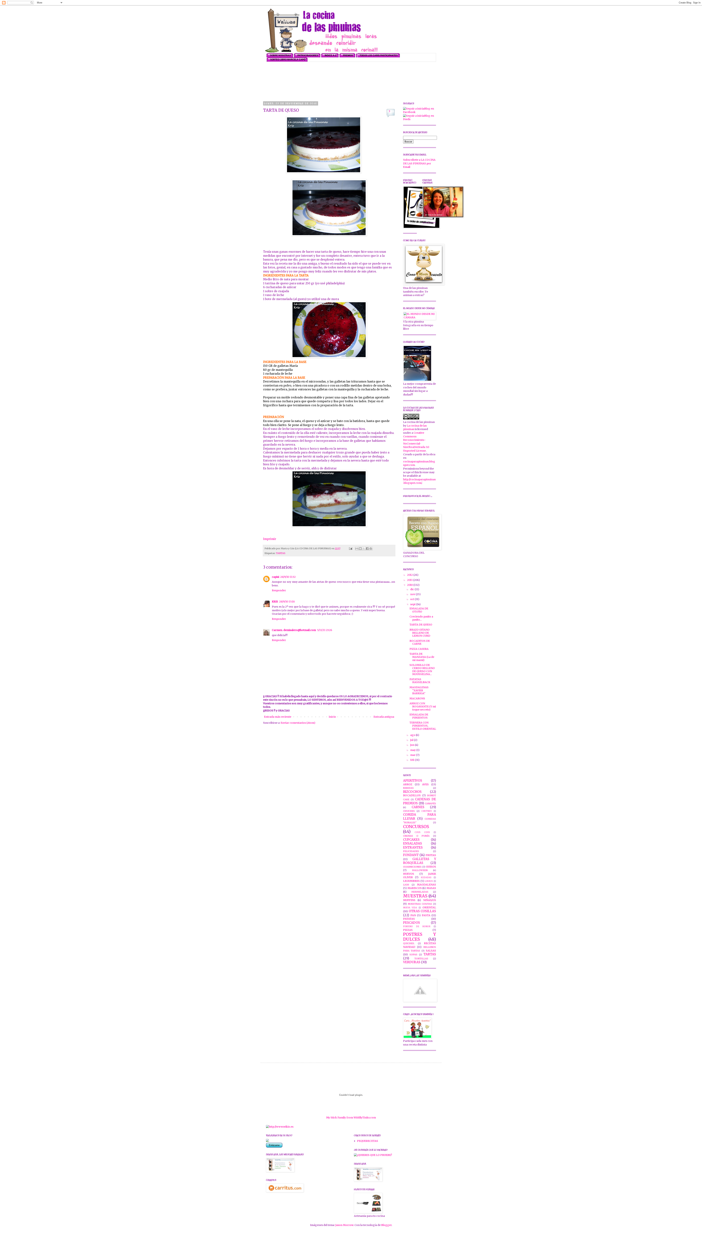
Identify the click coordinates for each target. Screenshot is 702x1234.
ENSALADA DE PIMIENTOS (419, 716)
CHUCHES (409, 811)
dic (412, 589)
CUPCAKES (411, 840)
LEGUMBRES (411, 881)
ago (413, 735)
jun (412, 745)
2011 (410, 580)
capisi (275, 577)
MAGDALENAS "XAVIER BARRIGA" (419, 690)
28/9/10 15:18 (287, 601)
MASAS (431, 888)
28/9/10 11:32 (288, 577)
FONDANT (411, 855)
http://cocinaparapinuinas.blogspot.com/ (419, 481)
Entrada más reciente (277, 716)
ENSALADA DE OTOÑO (419, 610)
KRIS (275, 601)
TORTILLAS (421, 958)
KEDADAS (426, 877)
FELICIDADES (411, 851)
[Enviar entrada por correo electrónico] (350, 548)
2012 (410, 575)
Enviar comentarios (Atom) (298, 722)
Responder (279, 590)
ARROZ (407, 784)
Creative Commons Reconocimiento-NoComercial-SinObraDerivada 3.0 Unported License (416, 441)
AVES (425, 784)
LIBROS (429, 881)
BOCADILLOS (412, 795)
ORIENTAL (429, 907)
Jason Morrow (344, 1225)
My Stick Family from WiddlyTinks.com (351, 1117)
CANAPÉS (430, 803)
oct (412, 599)
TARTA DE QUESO (421, 624)
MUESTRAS (415, 895)
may (413, 750)
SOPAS (413, 954)
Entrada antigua (383, 716)
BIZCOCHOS (412, 792)
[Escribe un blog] (360, 548)
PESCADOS (411, 923)
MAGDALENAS (426, 884)
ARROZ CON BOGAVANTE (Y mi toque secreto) (423, 706)
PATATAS (409, 918)
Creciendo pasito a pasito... (421, 618)
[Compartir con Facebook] (367, 548)
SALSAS (431, 950)
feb (412, 760)
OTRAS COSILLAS (422, 911)
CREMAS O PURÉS (416, 835)
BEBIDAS (408, 788)
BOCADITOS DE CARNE (420, 642)
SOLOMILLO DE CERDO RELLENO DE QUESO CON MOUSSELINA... (422, 669)
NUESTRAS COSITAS (420, 904)
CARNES (418, 807)
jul (412, 740)
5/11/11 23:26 (324, 630)
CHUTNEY (426, 811)
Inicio (332, 716)
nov (413, 594)
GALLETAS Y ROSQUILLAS (419, 861)
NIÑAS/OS (429, 900)
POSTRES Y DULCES (419, 937)
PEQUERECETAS (367, 1141)
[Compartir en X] (364, 548)
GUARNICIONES (412, 866)
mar (413, 755)
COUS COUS (422, 832)
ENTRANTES (413, 847)
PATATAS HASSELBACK (420, 681)
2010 (410, 585)
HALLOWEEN (420, 870)
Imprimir (269, 539)
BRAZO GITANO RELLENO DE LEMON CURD (420, 633)
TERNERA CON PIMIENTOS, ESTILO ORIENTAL (423, 725)
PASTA (426, 915)
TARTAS (280, 553)
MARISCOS (414, 888)
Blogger (386, 1225)
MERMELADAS (419, 891)
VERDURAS (411, 962)
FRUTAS (431, 855)
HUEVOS (408, 873)
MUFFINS (409, 900)
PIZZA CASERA (419, 649)
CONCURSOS (416, 826)
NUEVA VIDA (410, 907)
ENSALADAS (412, 843)
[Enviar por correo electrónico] (357, 548)
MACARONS (417, 698)
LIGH (406, 884)
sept (413, 604)
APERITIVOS (412, 781)
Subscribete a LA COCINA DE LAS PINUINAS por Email (419, 163)
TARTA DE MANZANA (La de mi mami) (422, 657)
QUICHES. (409, 943)
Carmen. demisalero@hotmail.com (294, 630)
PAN (413, 915)
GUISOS (431, 866)
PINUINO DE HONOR (416, 926)
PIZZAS (408, 930)
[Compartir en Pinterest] (371, 548)
